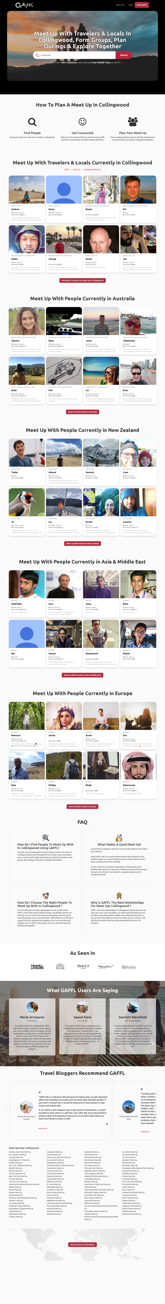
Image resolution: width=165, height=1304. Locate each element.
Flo (124, 209)
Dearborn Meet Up (129, 1160)
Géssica (15, 340)
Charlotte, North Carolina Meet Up (60, 1165)
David (89, 259)
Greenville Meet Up (92, 1201)
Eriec (125, 390)
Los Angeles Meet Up (17, 1155)
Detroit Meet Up (128, 1163)
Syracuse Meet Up (129, 1195)
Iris (50, 522)
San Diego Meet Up (16, 1203)
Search (123, 55)
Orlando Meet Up (54, 1155)
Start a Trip (120, 5)
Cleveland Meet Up (130, 1155)
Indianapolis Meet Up (17, 1214)
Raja (13, 785)
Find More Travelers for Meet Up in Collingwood (83, 280)
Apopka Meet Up (91, 1214)
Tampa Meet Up (15, 1211)
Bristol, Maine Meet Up (131, 1209)
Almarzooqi (129, 785)
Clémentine (129, 340)
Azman (52, 653)
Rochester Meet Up (130, 1165)
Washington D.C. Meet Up (19, 1160)
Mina (51, 340)
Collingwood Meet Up (92, 169)
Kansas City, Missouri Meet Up (59, 1157)
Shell (13, 390)
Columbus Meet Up (54, 1152)
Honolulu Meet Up (54, 1198)
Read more (43, 1128)
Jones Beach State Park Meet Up (97, 1184)
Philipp (52, 785)
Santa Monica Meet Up (131, 1203)
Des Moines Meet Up (92, 1160)
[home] (24, 5)
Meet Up (76, 169)
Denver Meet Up (15, 1171)
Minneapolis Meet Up (92, 1157)
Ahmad (52, 472)
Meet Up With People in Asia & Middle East (82, 675)
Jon (125, 259)
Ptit (50, 390)
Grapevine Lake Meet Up (132, 1206)
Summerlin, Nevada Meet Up (133, 1192)
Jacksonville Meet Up (55, 1179)
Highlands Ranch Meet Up (94, 1171)
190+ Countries (69, 62)
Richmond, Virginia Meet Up (95, 1192)
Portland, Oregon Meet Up (19, 1206)
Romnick (15, 735)
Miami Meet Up (90, 1187)
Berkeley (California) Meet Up (96, 1176)
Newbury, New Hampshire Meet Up (23, 1198)
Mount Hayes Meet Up (56, 1192)
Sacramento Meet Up (55, 1168)
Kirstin (89, 522)
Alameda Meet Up (91, 1152)
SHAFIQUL (16, 604)
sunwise (127, 522)
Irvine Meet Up (52, 1195)
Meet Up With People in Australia (82, 412)
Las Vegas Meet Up (92, 1165)
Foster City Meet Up (130, 1198)
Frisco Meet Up (128, 1190)
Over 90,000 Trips (101, 62)
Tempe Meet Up (128, 1176)
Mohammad (92, 653)
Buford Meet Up (90, 1155)
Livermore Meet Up (54, 1171)
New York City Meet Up (18, 1176)
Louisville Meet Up (129, 1179)
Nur (13, 653)
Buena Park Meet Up (92, 1163)
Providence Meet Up (55, 1190)
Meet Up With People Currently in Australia (82, 298)
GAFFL (66, 169)
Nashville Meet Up (54, 1209)
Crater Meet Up (128, 1187)
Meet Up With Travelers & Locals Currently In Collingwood (82, 162)
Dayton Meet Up (128, 1201)
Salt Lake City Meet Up (93, 1168)
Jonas (89, 340)
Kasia (51, 209)
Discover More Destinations (82, 1245)
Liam (125, 472)
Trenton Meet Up (16, 1179)
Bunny (89, 209)
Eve (125, 735)
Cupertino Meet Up (54, 1176)
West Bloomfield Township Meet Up (98, 1190)
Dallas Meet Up (15, 1187)
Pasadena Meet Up (129, 1174)
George (52, 259)
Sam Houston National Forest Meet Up (24, 1184)
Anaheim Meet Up (54, 1214)
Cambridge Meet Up (92, 1179)
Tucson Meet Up (128, 1157)
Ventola (90, 472)
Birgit (89, 785)
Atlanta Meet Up (15, 1168)
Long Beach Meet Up (130, 1171)
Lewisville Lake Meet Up (94, 1195)
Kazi (51, 604)
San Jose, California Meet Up (20, 1165)
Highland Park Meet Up (56, 1201)
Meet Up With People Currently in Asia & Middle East (82, 561)
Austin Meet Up (15, 1190)
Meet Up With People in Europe (82, 807)
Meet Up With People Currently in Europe (82, 693)
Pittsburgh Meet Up (54, 1187)
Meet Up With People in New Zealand (82, 543)
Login (130, 5)
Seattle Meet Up (15, 1163)
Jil (12, 522)
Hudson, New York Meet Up (20, 1152)
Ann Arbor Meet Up (130, 1152)
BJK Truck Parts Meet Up (132, 1182)
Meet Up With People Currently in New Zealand (82, 430)
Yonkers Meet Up (16, 1217)
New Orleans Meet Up (93, 1198)
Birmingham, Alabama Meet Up (21, 1209)
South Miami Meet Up (55, 1174)
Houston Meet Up (16, 1201)
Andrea (15, 209)
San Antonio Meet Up (55, 1160)
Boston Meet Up (15, 1192)
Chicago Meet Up (16, 1157)
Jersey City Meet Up (17, 1174)
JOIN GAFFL (142, 5)
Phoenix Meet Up (16, 1195)
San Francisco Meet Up (18, 1182)
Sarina (52, 735)
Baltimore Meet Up (54, 1182)
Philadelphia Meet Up (55, 1163)
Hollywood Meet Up (55, 1211)
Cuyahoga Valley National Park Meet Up (138, 1168)
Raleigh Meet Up (91, 1182)
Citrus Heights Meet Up (93, 1174)
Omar (89, 604)
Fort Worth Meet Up (130, 1184)
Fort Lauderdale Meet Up (57, 1206)
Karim (89, 735)
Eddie (14, 259)
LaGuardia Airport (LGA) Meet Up (59, 1203)
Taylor (14, 472)
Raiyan (126, 653)
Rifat (125, 604)
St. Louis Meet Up (54, 1184)
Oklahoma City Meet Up (131, 1214)
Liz (87, 390)
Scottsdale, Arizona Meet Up (95, 1211)
